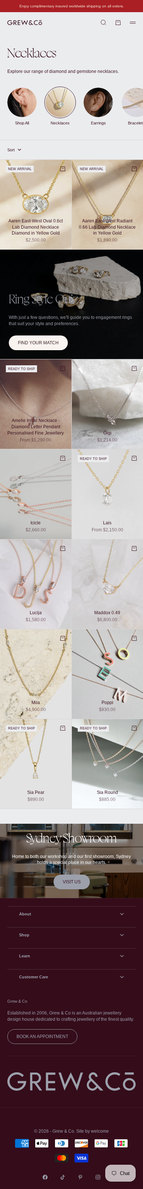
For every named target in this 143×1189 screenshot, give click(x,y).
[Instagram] (98, 1177)
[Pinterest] (80, 1177)
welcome (100, 1131)
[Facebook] (45, 1177)
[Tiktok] (63, 1177)
